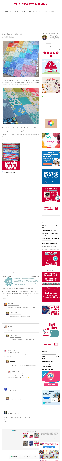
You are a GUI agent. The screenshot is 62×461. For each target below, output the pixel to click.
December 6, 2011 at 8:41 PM (13, 390)
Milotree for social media (48, 361)
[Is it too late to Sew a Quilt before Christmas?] (36, 435)
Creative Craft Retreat (26, 80)
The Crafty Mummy (31, 4)
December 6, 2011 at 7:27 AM (15, 314)
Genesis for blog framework (48, 364)
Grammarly (44, 351)
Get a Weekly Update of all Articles (7, 38)
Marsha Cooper (11, 303)
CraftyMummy (12, 312)
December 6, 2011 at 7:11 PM (17, 373)
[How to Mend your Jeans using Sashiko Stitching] (25, 443)
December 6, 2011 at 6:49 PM (15, 362)
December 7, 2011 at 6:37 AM (13, 413)
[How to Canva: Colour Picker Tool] (31, 435)
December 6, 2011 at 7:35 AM (13, 328)
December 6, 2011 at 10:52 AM (15, 337)
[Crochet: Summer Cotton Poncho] (31, 443)
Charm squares (8, 37)
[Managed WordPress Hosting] (15, 430)
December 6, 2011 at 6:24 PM (13, 352)
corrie (9, 411)
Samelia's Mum (11, 350)
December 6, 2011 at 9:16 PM (15, 399)
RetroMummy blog (20, 134)
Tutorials (10, 36)
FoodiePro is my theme (47, 366)
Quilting (7, 36)
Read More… (48, 43)
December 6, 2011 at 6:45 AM (13, 305)
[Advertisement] (31, 22)
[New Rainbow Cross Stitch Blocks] (25, 435)
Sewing (12, 37)
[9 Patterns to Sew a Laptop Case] (36, 443)
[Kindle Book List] (51, 278)
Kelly (9, 326)
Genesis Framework (36, 451)
